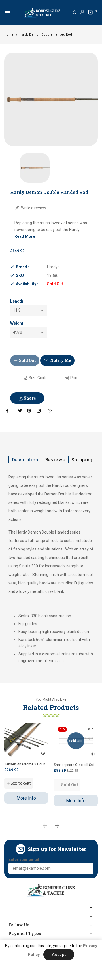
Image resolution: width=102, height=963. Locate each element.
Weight (16, 323)
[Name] (87, 868)
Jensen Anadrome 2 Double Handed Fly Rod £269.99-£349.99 (26, 764)
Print (74, 377)
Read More (24, 236)
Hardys (53, 267)
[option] (35, 168)
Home (9, 34)
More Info (26, 798)
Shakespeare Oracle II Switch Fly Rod (76, 765)
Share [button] (29, 398)
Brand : (22, 267)
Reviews (55, 460)
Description (25, 460)
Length (16, 301)
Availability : (27, 284)
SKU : (21, 275)
